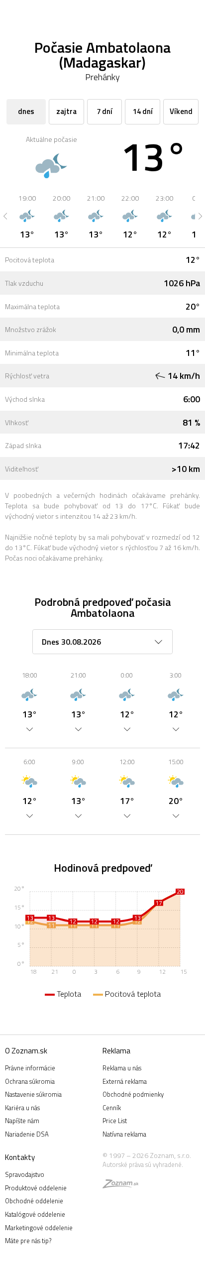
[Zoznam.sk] (120, 1185)
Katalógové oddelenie (35, 1214)
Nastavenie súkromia (33, 1094)
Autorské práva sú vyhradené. (142, 1164)
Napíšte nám (22, 1121)
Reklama (116, 1050)
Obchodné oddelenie (34, 1201)
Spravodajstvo (24, 1174)
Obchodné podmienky (133, 1094)
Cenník (111, 1108)
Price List (114, 1121)
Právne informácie (30, 1068)
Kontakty (20, 1157)
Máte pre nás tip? (28, 1241)
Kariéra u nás (22, 1108)
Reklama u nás (121, 1068)
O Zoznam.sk (26, 1050)
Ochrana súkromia (30, 1081)
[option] (27, 216)
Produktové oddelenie (36, 1188)
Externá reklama (124, 1081)
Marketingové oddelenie (39, 1228)
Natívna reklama (124, 1134)
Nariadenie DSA (27, 1134)
